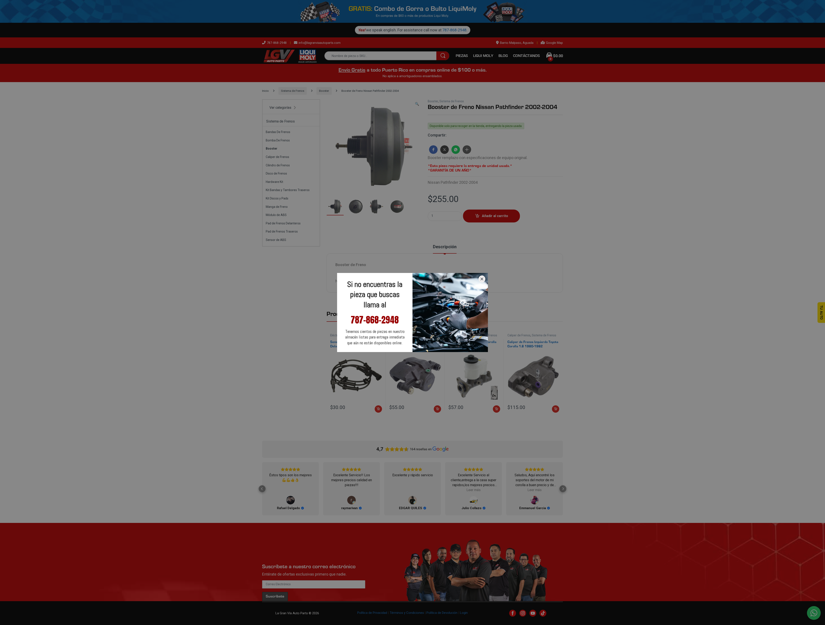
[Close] (481, 279)
